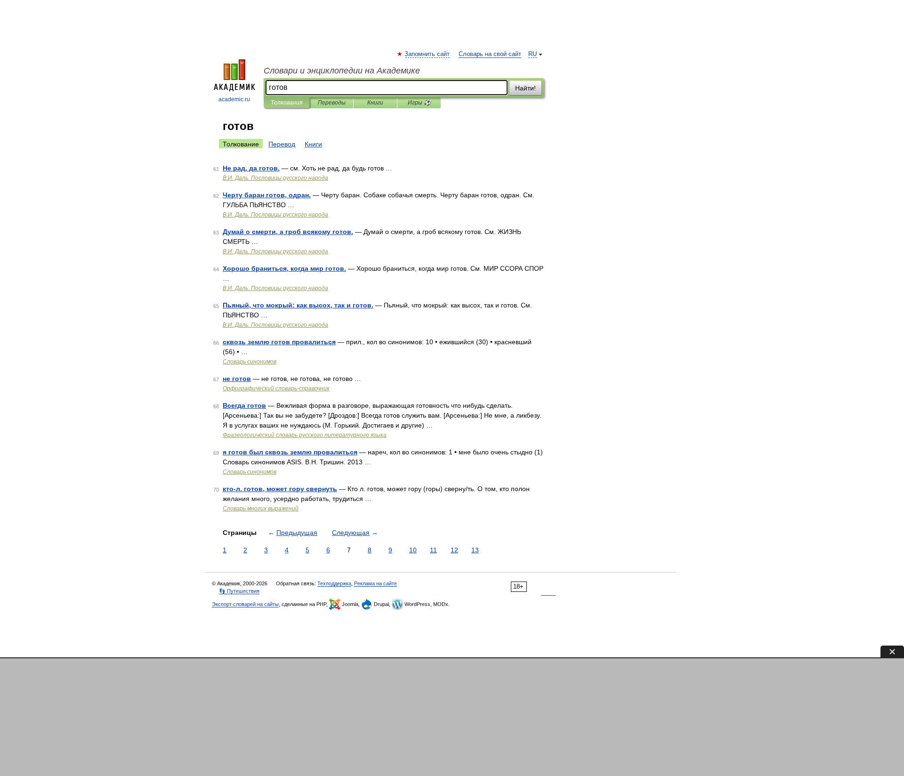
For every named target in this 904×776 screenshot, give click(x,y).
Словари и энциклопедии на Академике (342, 70)
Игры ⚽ (419, 102)
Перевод (281, 144)
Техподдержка (334, 583)
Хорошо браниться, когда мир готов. (284, 268)
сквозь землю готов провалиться (279, 342)
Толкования (286, 102)
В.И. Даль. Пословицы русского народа (275, 178)
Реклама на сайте (375, 583)
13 (475, 550)
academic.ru (234, 99)
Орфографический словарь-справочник (276, 388)
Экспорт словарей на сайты (245, 604)
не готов (237, 378)
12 (454, 550)
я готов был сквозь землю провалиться (290, 452)
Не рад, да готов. (251, 168)
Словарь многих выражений (261, 508)
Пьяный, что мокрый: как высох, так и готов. (298, 305)
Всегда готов (244, 405)
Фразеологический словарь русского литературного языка (305, 435)
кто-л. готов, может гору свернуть (280, 489)
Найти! (525, 88)
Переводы (332, 102)
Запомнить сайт (427, 54)
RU (532, 54)
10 (413, 550)
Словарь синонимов (249, 361)
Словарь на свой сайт (490, 54)
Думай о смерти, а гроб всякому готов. (288, 231)
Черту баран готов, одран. (267, 195)
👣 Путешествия (239, 591)
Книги (375, 102)
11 (433, 550)
